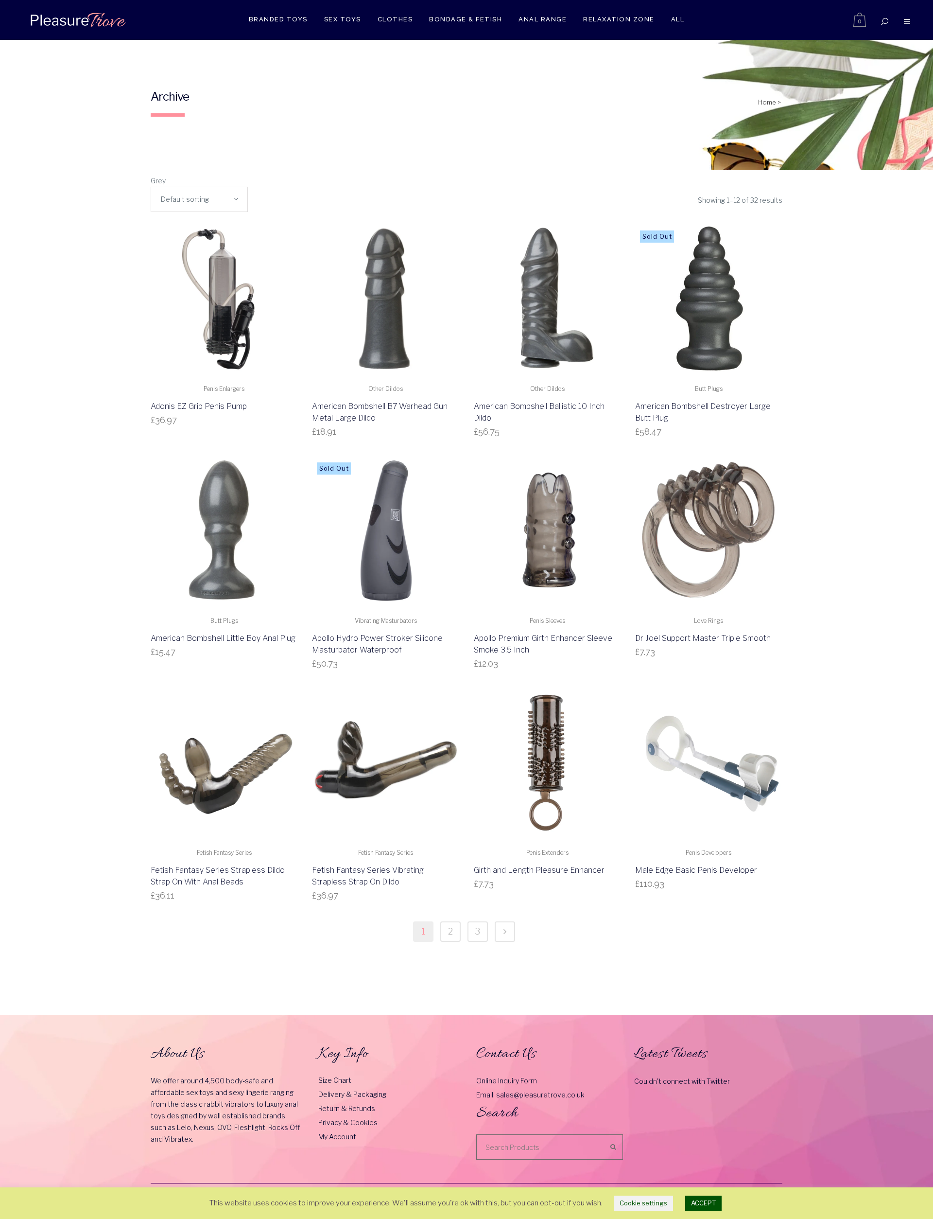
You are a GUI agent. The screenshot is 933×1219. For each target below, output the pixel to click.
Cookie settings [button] (643, 1203)
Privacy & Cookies (348, 1122)
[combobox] (199, 199)
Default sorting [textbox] (185, 199)
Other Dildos (385, 388)
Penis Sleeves (547, 620)
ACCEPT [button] (703, 1203)
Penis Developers (708, 852)
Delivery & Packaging (352, 1094)
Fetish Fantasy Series (224, 852)
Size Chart (334, 1080)
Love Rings (708, 620)
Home (767, 102)
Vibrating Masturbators (386, 620)
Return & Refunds (346, 1108)
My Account (337, 1136)
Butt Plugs (709, 388)
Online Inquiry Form (506, 1081)
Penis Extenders (547, 852)
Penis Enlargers (224, 388)
